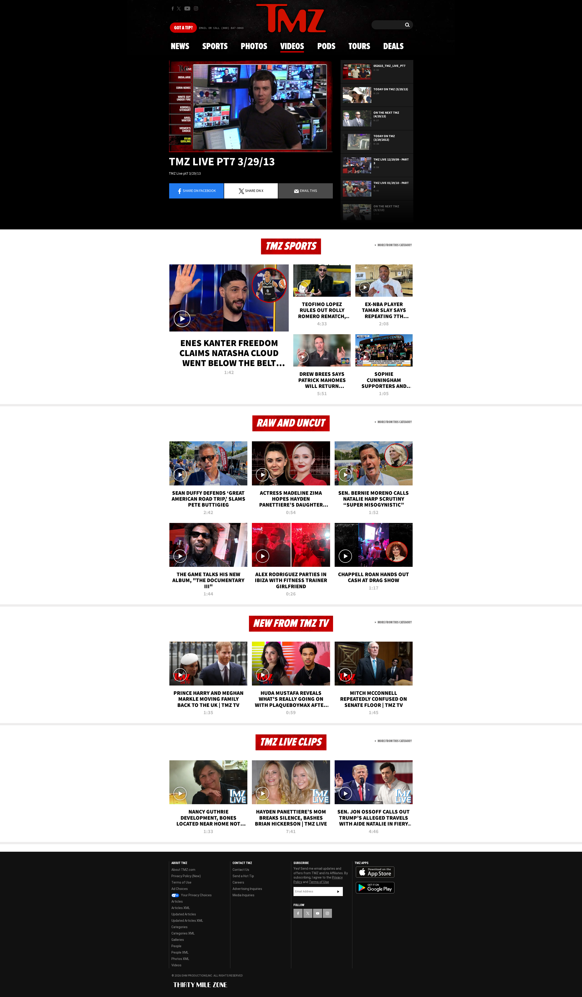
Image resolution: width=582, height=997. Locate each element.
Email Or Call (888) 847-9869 (221, 28)
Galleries (177, 940)
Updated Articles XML (187, 920)
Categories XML (183, 933)
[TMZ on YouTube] (317, 913)
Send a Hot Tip (243, 876)
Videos (292, 46)
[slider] (251, 151)
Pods (326, 46)
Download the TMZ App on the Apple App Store (375, 872)
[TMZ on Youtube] (187, 8)
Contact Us (241, 869)
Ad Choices (179, 889)
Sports (215, 46)
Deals (393, 46)
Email (308, 190)
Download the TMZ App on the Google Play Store (375, 888)
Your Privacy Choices (196, 895)
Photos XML (180, 959)
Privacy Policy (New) (186, 876)
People (176, 946)
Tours (359, 46)
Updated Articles (183, 914)
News (180, 46)
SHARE (254, 190)
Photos (254, 46)
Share (199, 190)
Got (183, 28)
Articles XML (180, 908)
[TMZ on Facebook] (172, 8)
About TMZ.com (183, 869)
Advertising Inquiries (247, 889)
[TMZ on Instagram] (196, 8)
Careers (238, 882)
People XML (179, 952)
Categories (179, 927)
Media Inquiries (243, 895)
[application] (251, 106)
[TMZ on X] (179, 8)
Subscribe (338, 891)
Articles (177, 901)
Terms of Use (181, 882)
